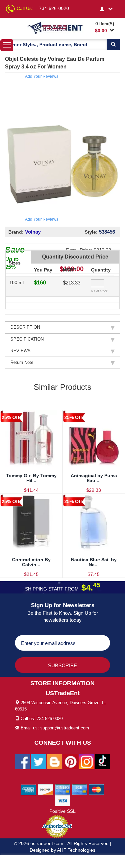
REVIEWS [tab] (20, 350)
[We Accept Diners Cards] (62, 789)
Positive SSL (62, 811)
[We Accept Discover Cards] (45, 789)
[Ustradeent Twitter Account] (38, 761)
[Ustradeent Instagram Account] (86, 761)
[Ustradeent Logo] (58, 27)
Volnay (33, 232)
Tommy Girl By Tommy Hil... (31, 478)
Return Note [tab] (21, 362)
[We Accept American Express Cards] (28, 789)
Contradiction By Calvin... (31, 562)
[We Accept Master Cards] (96, 789)
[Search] (113, 44)
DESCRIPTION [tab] (25, 327)
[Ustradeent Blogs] (54, 761)
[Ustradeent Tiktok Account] (102, 761)
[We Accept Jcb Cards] (79, 789)
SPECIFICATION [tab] (27, 339)
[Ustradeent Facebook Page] (22, 761)
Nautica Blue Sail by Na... (94, 562)
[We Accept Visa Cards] (62, 800)
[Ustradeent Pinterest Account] (70, 761)
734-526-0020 (54, 8)
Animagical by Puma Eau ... (94, 478)
